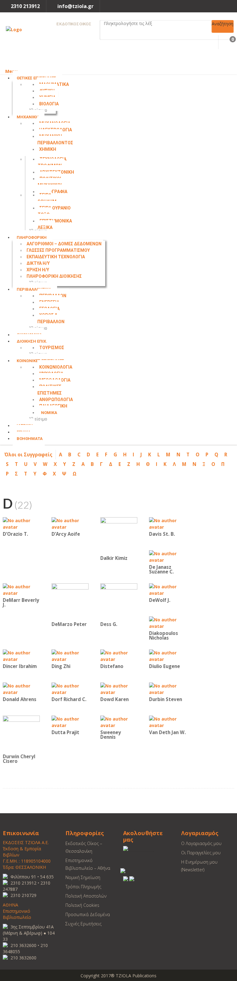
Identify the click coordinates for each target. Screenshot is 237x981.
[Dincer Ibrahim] (21, 655)
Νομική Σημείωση (82, 877)
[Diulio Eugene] (167, 655)
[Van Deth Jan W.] (167, 722)
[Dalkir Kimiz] (118, 535)
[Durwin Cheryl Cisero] (21, 734)
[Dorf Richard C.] (70, 688)
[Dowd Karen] (118, 688)
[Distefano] (118, 655)
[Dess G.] (118, 601)
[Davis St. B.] (167, 523)
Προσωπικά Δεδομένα (87, 914)
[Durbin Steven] (167, 688)
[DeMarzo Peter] (70, 601)
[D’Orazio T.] (21, 523)
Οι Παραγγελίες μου (201, 853)
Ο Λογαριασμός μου (201, 843)
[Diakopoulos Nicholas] (167, 622)
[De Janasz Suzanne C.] (167, 556)
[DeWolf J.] (167, 589)
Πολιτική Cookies (82, 905)
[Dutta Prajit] (70, 722)
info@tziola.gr (75, 6)
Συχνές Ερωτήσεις (83, 924)
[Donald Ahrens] (21, 688)
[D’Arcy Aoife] (70, 523)
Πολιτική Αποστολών (85, 896)
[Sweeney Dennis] (118, 722)
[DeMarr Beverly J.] (21, 589)
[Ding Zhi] (70, 655)
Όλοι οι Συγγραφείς (28, 454)
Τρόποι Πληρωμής (83, 887)
